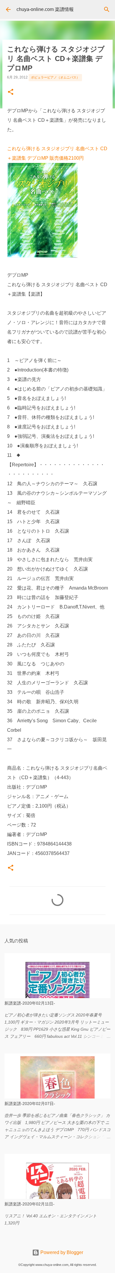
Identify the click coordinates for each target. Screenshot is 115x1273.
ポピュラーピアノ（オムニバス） (55, 77)
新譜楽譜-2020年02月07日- (29, 1103)
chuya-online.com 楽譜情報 (45, 9)
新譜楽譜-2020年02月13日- (29, 1003)
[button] (10, 92)
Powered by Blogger (61, 1252)
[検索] (106, 9)
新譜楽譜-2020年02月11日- (29, 1204)
